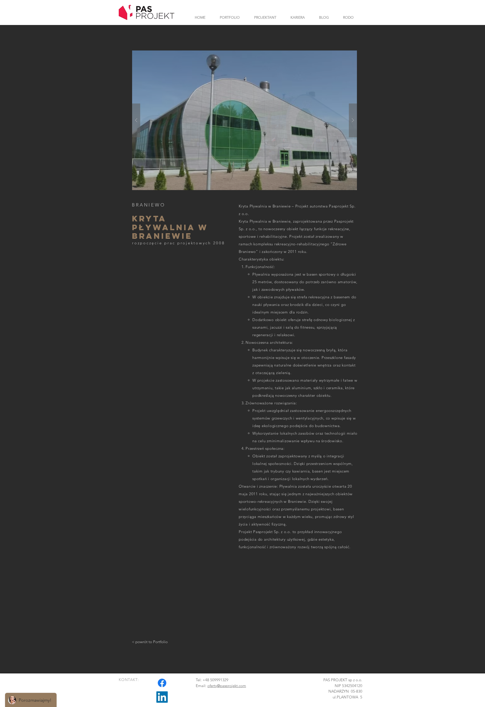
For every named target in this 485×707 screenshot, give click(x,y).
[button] (244, 120)
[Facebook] (162, 683)
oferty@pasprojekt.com (226, 685)
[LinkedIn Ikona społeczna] (162, 697)
